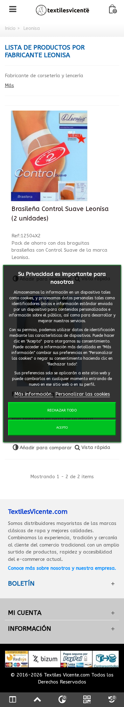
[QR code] (86, 699)
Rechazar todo (62, 410)
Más (9, 85)
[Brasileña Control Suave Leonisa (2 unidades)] (49, 156)
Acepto (62, 428)
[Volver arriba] (37, 699)
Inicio (10, 28)
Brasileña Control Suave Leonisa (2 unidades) (60, 213)
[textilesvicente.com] (62, 9)
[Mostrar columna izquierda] (12, 699)
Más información (33, 394)
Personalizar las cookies (82, 394)
